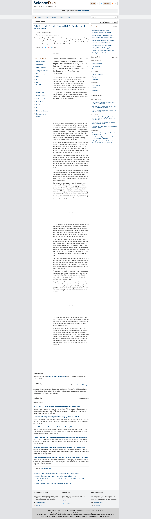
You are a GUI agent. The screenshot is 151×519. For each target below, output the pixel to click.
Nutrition (94, 88)
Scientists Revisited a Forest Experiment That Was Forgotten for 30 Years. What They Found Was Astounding (59, 480)
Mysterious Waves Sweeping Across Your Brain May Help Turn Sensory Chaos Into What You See (103, 118)
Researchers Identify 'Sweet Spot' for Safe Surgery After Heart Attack (56, 417)
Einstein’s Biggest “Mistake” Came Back (103, 50)
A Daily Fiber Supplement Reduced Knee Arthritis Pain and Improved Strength (103, 141)
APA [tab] (77, 385)
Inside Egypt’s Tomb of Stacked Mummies (103, 38)
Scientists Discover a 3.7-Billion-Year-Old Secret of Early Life (52, 484)
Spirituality (95, 79)
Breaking (94, 26)
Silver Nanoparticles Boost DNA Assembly (103, 40)
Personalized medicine (43, 108)
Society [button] (62, 17)
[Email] (55, 48)
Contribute (65, 510)
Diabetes (39, 77)
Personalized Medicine (43, 80)
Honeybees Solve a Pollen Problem (101, 32)
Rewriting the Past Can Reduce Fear (102, 53)
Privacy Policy (80, 510)
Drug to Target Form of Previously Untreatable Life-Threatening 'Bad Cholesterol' (60, 437)
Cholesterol (39, 65)
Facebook (67, 501)
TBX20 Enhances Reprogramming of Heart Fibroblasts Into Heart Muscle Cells (59, 447)
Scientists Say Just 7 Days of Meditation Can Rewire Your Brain (104, 133)
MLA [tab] (72, 385)
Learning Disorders (97, 74)
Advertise (72, 510)
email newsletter (83, 11)
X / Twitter (67, 503)
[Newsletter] (116, 3)
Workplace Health (97, 63)
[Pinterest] (49, 48)
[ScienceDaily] (44, 3)
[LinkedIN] (52, 48)
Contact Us (97, 505)
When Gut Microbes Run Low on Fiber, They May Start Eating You (104, 110)
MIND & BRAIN (94, 71)
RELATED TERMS (38, 89)
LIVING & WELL (94, 82)
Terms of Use (99, 510)
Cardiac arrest (40, 96)
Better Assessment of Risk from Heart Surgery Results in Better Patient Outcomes (60, 457)
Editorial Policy (90, 510)
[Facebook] (43, 48)
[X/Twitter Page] (101, 3)
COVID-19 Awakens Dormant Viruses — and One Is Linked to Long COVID (104, 106)
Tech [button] (47, 17)
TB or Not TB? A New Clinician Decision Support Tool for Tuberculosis (56, 407)
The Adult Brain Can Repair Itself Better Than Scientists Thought (104, 126)
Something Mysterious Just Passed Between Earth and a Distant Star (54, 476)
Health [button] (40, 17)
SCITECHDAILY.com (46, 468)
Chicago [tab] (84, 385)
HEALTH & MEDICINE (96, 61)
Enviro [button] (54, 17)
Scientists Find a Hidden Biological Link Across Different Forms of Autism (56, 473)
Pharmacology (40, 74)
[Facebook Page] (98, 3)
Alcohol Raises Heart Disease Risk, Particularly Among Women (54, 427)
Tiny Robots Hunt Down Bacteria (101, 43)
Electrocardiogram (42, 111)
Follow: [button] (93, 3)
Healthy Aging (96, 85)
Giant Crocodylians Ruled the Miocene (102, 35)
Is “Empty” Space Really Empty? (101, 48)
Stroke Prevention (41, 68)
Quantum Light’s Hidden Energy (101, 30)
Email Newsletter (40, 502)
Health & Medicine (40, 58)
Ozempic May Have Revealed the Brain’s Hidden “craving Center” (103, 122)
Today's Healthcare (42, 71)
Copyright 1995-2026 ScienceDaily (44, 513)
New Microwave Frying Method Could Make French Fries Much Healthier (104, 137)
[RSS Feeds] (112, 3)
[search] (116, 17)
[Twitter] (46, 48)
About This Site (52, 510)
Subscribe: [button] (107, 3)
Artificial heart (40, 99)
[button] (102, 22)
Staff (59, 510)
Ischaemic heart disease (41, 115)
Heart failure (40, 93)
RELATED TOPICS (38, 54)
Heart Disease (40, 62)
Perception (95, 77)
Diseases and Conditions (40, 84)
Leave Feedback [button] (98, 502)
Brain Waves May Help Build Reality (102, 45)
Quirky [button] (69, 17)
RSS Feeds (39, 505)
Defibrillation (40, 102)
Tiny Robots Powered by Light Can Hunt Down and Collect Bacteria (103, 102)
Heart (38, 105)
